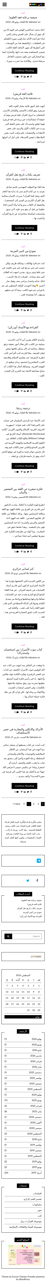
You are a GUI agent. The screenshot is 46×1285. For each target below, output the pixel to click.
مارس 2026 (23, 1056)
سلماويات (37, 1205)
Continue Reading (24, 71)
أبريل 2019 (23, 1173)
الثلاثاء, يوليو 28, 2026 (15, 22)
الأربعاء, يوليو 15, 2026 (15, 98)
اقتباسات (37, 1193)
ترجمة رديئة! (23, 408)
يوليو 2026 (23, 1039)
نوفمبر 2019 (23, 1145)
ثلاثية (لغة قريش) (23, 93)
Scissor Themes (19, 1277)
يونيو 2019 (23, 1167)
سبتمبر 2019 (23, 1150)
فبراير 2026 (23, 1061)
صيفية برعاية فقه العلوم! (23, 17)
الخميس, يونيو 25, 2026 (15, 573)
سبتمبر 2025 (23, 1084)
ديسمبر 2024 (23, 1117)
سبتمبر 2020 (23, 1128)
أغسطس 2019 (23, 1156)
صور (40, 1210)
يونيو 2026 (23, 1045)
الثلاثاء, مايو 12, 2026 (15, 658)
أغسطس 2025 (23, 1089)
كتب (23, 13)
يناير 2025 (23, 1111)
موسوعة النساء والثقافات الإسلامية (25, 1227)
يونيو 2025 (23, 1100)
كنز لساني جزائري (23, 568)
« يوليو (38, 1017)
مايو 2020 (23, 1139)
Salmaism (33, 22)
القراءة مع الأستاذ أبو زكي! (23, 327)
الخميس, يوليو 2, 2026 (15, 497)
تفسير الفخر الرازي (33, 1199)
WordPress (24, 1279)
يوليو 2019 (23, 1162)
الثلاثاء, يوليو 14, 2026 (15, 179)
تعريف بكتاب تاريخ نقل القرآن (23, 174)
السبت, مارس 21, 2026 (15, 737)
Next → (16, 804)
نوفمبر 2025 (23, 1078)
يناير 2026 (23, 1067)
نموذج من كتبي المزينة (23, 251)
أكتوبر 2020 (23, 1123)
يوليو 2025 (23, 1095)
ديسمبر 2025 (23, 1072)
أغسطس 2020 (23, 1134)
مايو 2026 (23, 1050)
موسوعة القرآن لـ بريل (31, 1221)
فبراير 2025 (23, 1106)
